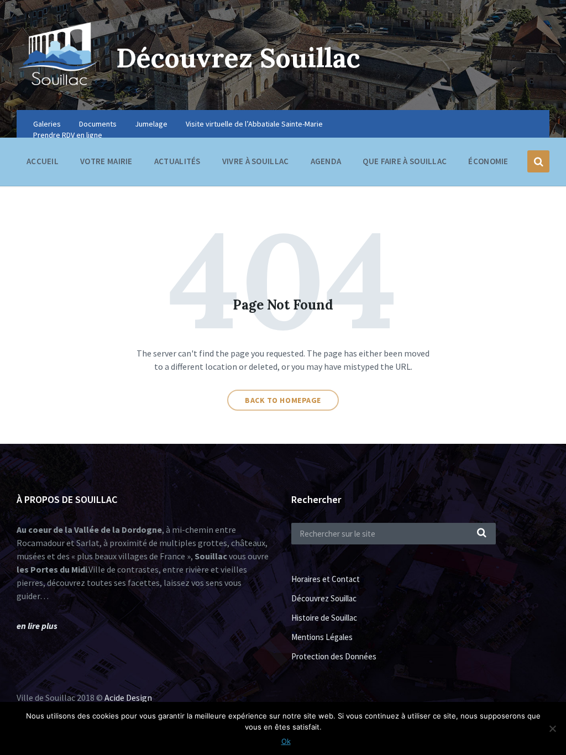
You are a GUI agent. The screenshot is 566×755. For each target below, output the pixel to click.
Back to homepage (283, 400)
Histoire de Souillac (324, 617)
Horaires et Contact (325, 579)
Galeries (47, 124)
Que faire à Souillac (405, 161)
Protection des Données (333, 656)
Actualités (177, 161)
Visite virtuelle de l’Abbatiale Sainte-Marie (254, 124)
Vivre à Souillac (255, 161)
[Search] (482, 533)
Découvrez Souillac (238, 58)
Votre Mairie (106, 161)
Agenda (326, 161)
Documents (98, 124)
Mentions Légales (322, 637)
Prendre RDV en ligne (67, 135)
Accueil (43, 161)
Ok (286, 741)
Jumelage (151, 124)
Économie (488, 161)
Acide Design (128, 697)
